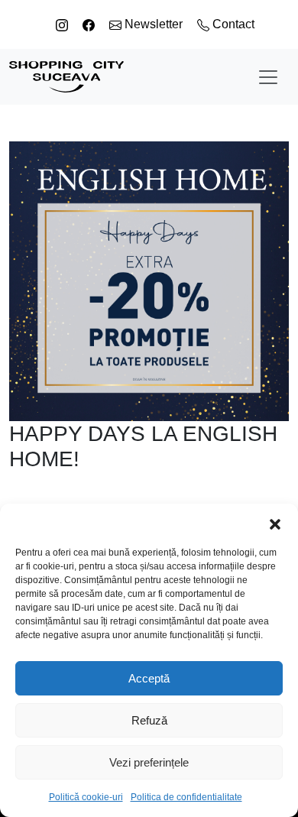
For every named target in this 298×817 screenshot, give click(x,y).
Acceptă (149, 678)
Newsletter (153, 24)
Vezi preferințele (149, 762)
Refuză (149, 720)
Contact (231, 24)
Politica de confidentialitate (186, 797)
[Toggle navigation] (268, 77)
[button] (275, 522)
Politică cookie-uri (86, 797)
